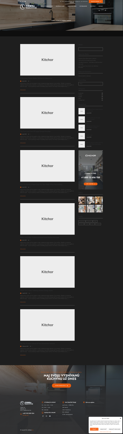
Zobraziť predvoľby (114, 429)
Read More (23, 89)
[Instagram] (22, 1)
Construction (89, 221)
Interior (92, 224)
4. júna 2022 (24, 81)
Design (95, 221)
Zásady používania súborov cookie (105, 431)
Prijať (94, 429)
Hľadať (80, 45)
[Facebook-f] (20, 1)
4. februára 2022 (25, 346)
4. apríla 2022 (24, 293)
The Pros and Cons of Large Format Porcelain (35, 131)
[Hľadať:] (90, 83)
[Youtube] (25, 1)
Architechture (82, 221)
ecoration (81, 224)
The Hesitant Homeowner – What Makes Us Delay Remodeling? (90, 62)
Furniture (87, 224)
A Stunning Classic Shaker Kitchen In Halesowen (36, 78)
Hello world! (80, 64)
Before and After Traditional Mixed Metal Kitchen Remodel (39, 237)
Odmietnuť (103, 429)
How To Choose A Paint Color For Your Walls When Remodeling (41, 184)
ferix (30, 81)
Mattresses (98, 224)
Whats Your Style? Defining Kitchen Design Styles (36, 290)
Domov (53, 20)
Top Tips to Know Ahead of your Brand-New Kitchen (37, 343)
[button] (120, 418)
